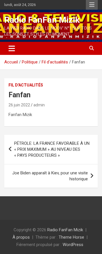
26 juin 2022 (19, 105)
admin (39, 105)
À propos (21, 237)
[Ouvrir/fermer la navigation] (11, 48)
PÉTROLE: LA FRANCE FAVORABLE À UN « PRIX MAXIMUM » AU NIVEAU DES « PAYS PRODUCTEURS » (52, 149)
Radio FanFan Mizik (42, 20)
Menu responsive (92, 5)
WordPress (73, 244)
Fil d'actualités (25, 85)
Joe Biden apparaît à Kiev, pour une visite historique (50, 175)
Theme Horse (71, 237)
